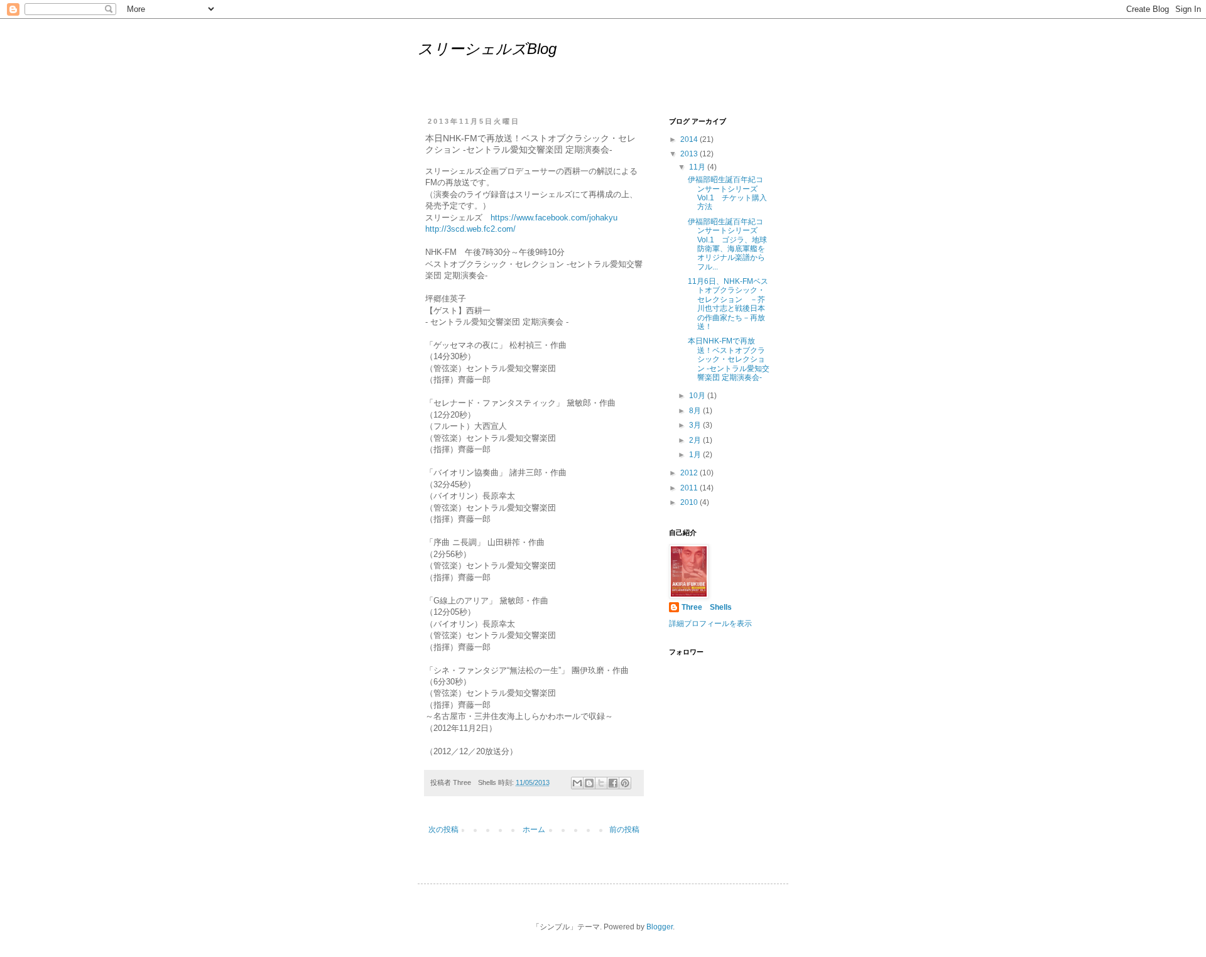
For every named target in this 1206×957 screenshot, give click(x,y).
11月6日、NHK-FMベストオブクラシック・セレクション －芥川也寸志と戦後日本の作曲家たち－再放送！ (728, 304)
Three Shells (707, 607)
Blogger (659, 926)
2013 (690, 153)
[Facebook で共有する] (613, 783)
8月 (696, 410)
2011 (690, 488)
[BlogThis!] (589, 783)
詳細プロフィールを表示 (710, 623)
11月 (698, 167)
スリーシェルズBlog (487, 48)
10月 (698, 395)
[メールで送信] (577, 783)
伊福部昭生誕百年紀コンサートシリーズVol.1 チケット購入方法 (727, 193)
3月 (696, 425)
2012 (690, 472)
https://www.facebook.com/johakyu (554, 217)
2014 (690, 139)
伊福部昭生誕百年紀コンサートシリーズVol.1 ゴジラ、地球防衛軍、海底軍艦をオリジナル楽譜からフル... (727, 244)
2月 (696, 440)
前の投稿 (624, 829)
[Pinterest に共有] (625, 783)
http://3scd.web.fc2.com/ (470, 229)
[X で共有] (601, 783)
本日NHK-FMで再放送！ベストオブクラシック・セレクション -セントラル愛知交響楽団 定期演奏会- (728, 359)
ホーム (534, 829)
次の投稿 (443, 829)
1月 (696, 454)
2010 (690, 502)
